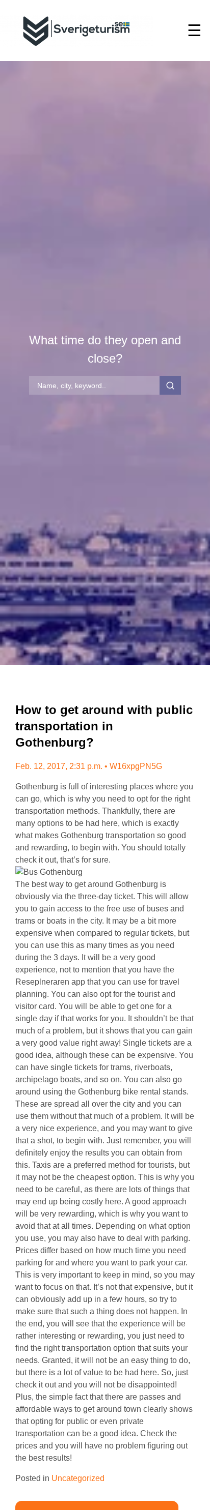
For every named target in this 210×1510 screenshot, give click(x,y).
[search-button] (170, 385)
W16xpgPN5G (136, 766)
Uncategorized (77, 1478)
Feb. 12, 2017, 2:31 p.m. (58, 766)
